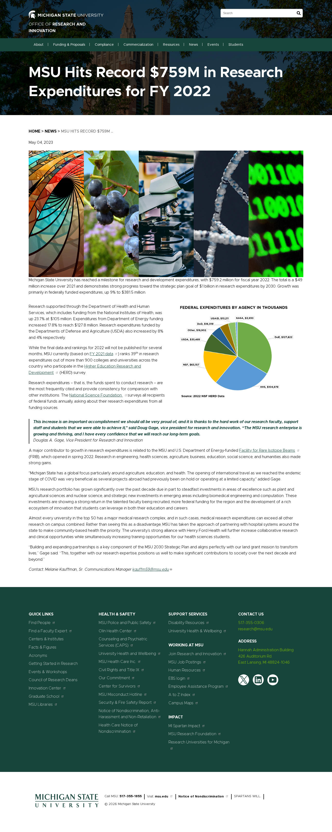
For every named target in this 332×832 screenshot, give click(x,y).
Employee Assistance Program (196, 686)
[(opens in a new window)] (71, 17)
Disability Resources (186, 623)
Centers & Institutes (46, 639)
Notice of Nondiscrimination (201, 796)
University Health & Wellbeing (195, 631)
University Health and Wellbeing (127, 654)
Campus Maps (180, 703)
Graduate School (44, 696)
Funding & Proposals (69, 44)
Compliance (104, 44)
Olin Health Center (115, 631)
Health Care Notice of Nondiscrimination (118, 728)
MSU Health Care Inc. (117, 662)
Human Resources (184, 670)
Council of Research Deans (53, 680)
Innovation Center (45, 688)
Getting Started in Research (53, 664)
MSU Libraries (41, 704)
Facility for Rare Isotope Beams (267, 450)
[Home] (66, 809)
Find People (40, 623)
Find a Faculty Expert (48, 631)
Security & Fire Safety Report (125, 703)
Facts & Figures (42, 647)
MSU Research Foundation (192, 734)
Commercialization (138, 44)
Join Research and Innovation (195, 654)
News (193, 44)
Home (34, 131)
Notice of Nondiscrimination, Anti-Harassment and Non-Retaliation (129, 714)
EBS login (176, 678)
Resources (171, 44)
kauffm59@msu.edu (150, 569)
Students (235, 44)
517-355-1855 (131, 796)
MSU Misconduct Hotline (120, 694)
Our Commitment (114, 678)
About (39, 44)
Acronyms (38, 656)
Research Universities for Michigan (198, 742)
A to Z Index (179, 695)
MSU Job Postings (184, 662)
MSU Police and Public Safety (125, 623)
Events (213, 44)
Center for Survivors (117, 686)
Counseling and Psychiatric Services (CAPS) (123, 642)
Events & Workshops (48, 672)
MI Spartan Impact (184, 726)
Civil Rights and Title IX (119, 670)
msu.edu (161, 796)
